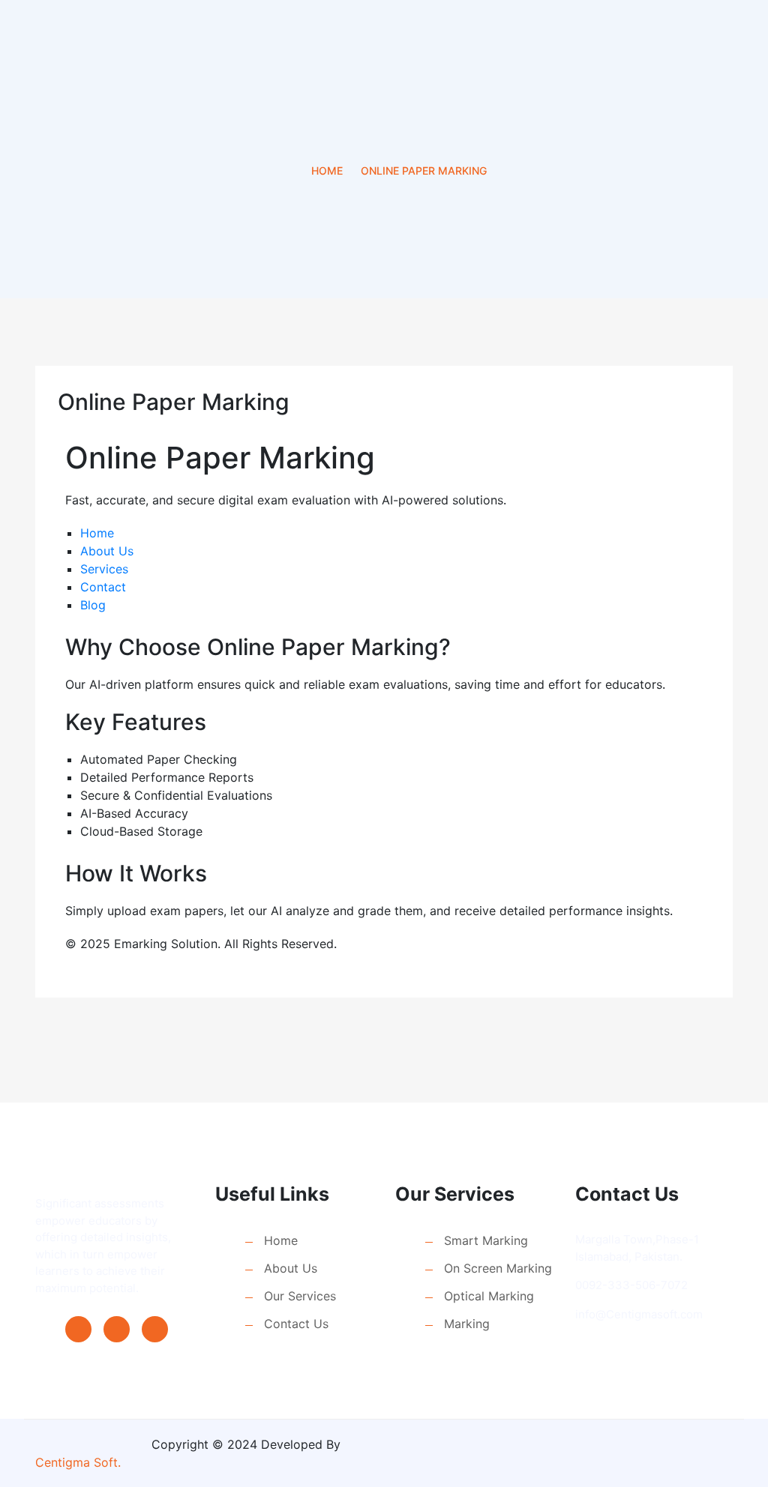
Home (327, 170)
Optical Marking (489, 1295)
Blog (93, 604)
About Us (107, 550)
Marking (467, 1323)
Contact (103, 586)
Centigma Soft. (78, 1462)
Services (104, 568)
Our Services (300, 1295)
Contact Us (296, 1323)
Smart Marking (486, 1240)
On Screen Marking (498, 1268)
